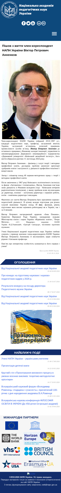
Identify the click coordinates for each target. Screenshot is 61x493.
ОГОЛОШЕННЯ (24, 262)
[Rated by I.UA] (31, 474)
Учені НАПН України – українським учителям (24, 358)
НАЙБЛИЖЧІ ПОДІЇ (27, 352)
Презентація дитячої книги (15, 366)
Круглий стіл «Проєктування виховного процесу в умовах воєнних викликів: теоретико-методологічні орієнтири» (28, 376)
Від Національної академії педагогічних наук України (29, 268)
